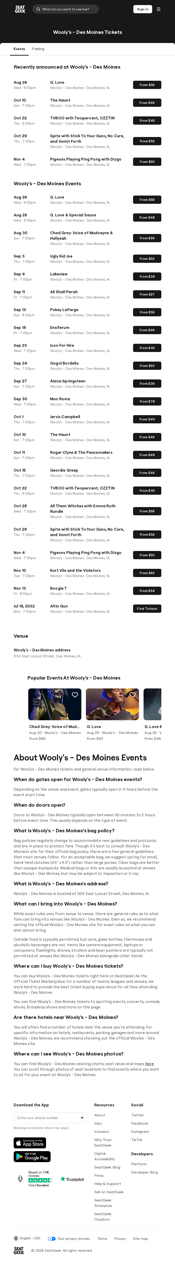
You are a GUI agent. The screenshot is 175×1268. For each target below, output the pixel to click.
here (149, 1063)
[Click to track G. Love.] (132, 694)
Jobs (98, 1123)
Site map (140, 1238)
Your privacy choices (74, 1238)
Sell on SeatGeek (109, 1192)
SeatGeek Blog (107, 1167)
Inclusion (101, 1131)
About (99, 1115)
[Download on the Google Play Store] (32, 1156)
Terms (102, 1238)
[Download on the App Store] (30, 1142)
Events (19, 49)
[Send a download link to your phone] (81, 1117)
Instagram (140, 1131)
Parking (38, 49)
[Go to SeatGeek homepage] (20, 9)
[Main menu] (158, 9)
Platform (139, 1164)
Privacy (120, 1238)
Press (98, 1175)
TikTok (136, 1139)
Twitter (137, 1115)
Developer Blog (144, 1172)
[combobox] (65, 9)
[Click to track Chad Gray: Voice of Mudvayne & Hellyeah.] (75, 694)
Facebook (140, 1123)
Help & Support (107, 1183)
